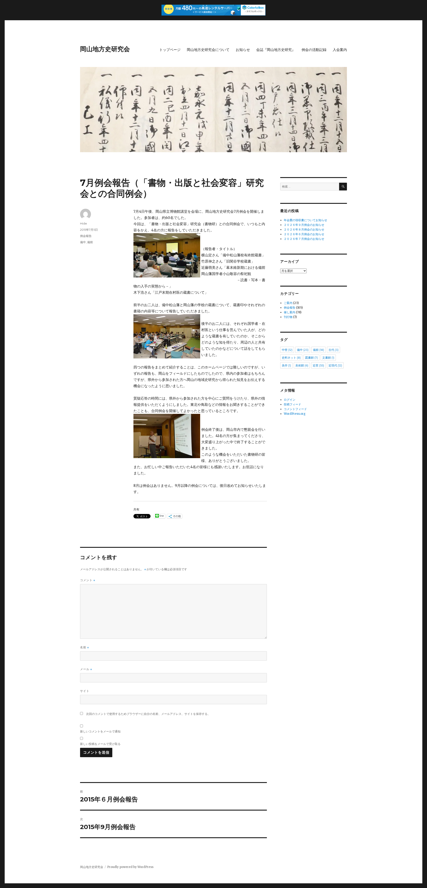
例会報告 (86, 236)
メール (86, 669)
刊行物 (288, 317)
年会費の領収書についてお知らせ (305, 220)
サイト (84, 691)
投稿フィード (292, 404)
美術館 (301, 365)
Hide (83, 223)
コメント (87, 580)
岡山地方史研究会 (105, 49)
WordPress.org (295, 414)
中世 (287, 350)
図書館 (311, 357)
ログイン (289, 400)
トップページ (170, 50)
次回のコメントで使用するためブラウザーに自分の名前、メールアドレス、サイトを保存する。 (148, 714)
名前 (84, 647)
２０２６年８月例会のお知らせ (304, 229)
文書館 (328, 357)
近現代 (335, 365)
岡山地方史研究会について (208, 50)
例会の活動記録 (314, 50)
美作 (286, 365)
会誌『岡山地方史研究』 (275, 50)
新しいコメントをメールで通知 (100, 731)
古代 (333, 350)
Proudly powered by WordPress (130, 867)
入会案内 (340, 50)
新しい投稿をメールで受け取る (100, 744)
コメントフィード (295, 409)
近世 (318, 365)
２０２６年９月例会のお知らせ (304, 225)
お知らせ (243, 50)
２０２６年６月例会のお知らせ (304, 234)
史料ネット (291, 357)
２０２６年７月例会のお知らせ (304, 239)
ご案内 (288, 303)
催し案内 (289, 312)
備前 (90, 242)
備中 (83, 242)
